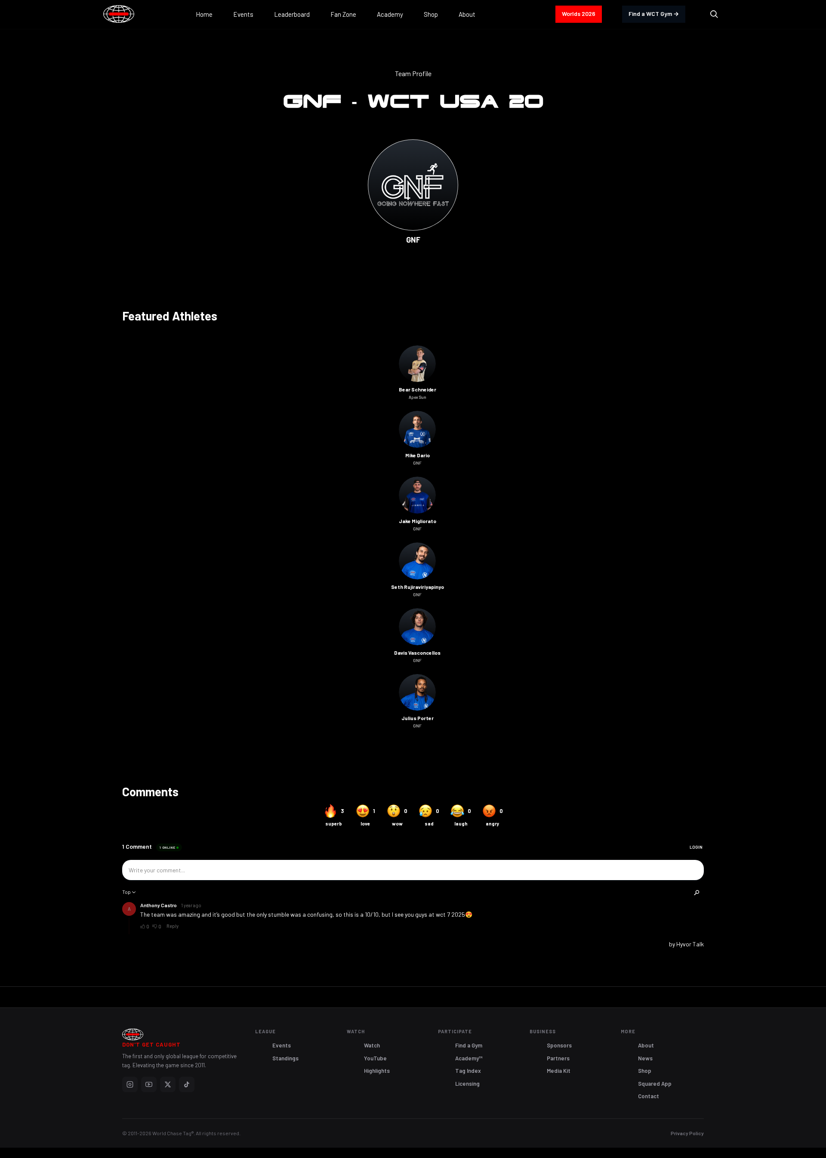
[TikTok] (186, 1084)
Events (281, 1045)
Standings (285, 1058)
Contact (648, 1096)
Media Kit (558, 1070)
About (646, 1045)
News (645, 1058)
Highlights (377, 1070)
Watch (372, 1045)
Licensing (467, 1083)
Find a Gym (468, 1045)
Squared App (655, 1083)
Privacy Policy (687, 1133)
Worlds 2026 (578, 13)
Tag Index (468, 1070)
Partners (558, 1058)
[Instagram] (130, 1084)
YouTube (375, 1058)
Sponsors (559, 1045)
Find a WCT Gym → (654, 13)
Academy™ (469, 1058)
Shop (644, 1070)
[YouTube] (149, 1084)
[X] (168, 1084)
